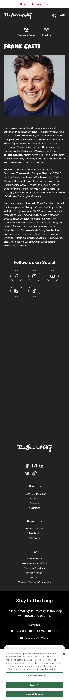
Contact (34, 577)
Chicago (21, 631)
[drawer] (62, 15)
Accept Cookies (34, 694)
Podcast (34, 498)
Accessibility (34, 558)
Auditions (34, 508)
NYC (56, 631)
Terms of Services (34, 568)
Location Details (34, 528)
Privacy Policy (34, 572)
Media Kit (34, 533)
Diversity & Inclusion (34, 493)
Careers (34, 503)
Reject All (34, 685)
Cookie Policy (48, 669)
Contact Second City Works (34, 582)
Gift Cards (35, 538)
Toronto (40, 631)
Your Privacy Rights (34, 675)
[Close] (63, 653)
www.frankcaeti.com (15, 245)
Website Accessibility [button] (34, 563)
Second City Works (37, 638)
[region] (34, 674)
